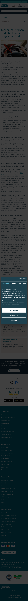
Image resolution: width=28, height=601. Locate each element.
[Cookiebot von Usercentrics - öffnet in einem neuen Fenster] (19, 279)
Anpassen (13, 315)
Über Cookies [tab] (22, 283)
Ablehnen (14, 320)
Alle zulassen (14, 310)
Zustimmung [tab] (5, 283)
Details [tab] (14, 283)
